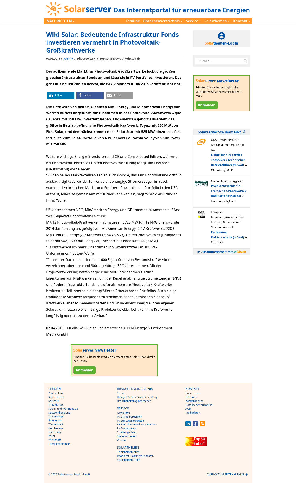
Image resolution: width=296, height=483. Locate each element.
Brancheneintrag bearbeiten (134, 401)
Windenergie (56, 416)
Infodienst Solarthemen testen (135, 456)
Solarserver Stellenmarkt (220, 132)
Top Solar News (110, 59)
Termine (133, 21)
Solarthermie (56, 397)
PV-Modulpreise (126, 428)
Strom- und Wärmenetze (63, 409)
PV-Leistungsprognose (130, 420)
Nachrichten (59, 21)
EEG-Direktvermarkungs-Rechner (137, 424)
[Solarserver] (78, 9)
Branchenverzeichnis (161, 21)
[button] (60, 95)
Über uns (191, 397)
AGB (188, 409)
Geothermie (55, 428)
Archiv (68, 59)
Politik (51, 436)
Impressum (192, 393)
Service (192, 21)
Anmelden (84, 370)
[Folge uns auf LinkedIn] (188, 425)
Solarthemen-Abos (128, 452)
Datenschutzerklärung (198, 405)
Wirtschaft (132, 59)
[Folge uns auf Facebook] (195, 425)
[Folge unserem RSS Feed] (202, 425)
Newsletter (123, 413)
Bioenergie (55, 420)
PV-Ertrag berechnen (129, 417)
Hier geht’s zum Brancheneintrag (137, 397)
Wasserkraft (55, 424)
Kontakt (240, 21)
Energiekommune (59, 444)
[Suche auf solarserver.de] (245, 61)
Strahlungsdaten (127, 432)
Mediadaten (192, 412)
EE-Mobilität (55, 405)
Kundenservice (194, 401)
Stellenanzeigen (126, 436)
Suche (120, 393)
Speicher (53, 401)
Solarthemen (215, 21)
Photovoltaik (86, 59)
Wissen (121, 440)
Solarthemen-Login (128, 460)
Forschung (54, 432)
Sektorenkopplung (59, 412)
